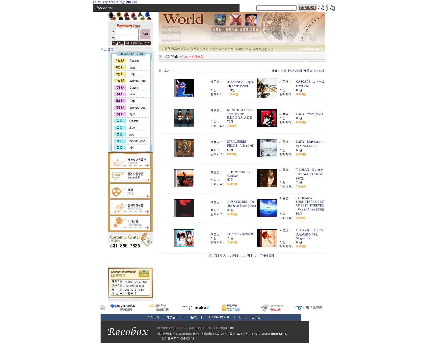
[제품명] (308, 70)
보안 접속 (107, 49)
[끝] (271, 255)
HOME (97, 2)
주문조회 (108, 2)
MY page (119, 2)
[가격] (283, 70)
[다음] (264, 255)
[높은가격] (295, 70)
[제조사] (319, 70)
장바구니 (131, 2)
